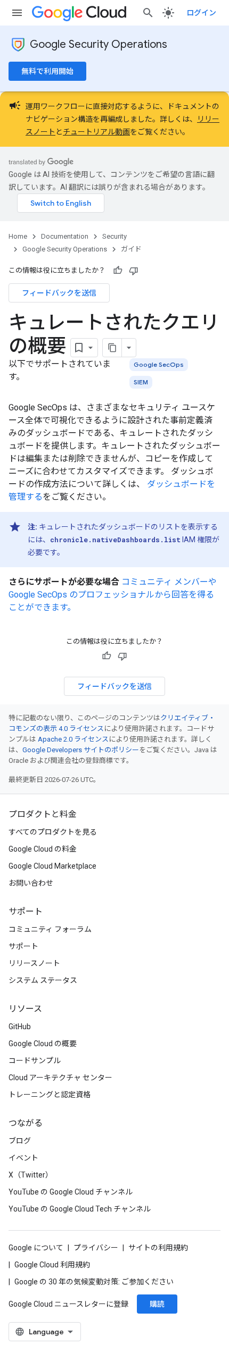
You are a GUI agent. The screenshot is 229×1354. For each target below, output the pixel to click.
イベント (23, 1158)
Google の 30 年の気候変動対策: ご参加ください (94, 1281)
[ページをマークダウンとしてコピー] (112, 348)
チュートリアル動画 (96, 132)
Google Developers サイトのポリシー (80, 750)
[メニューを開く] (17, 13)
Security (114, 236)
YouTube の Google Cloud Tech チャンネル (80, 1209)
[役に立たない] (134, 271)
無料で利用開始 (47, 71)
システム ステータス (43, 980)
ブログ (20, 1141)
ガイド (131, 249)
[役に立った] (118, 271)
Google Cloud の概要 (43, 1043)
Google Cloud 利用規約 (52, 1264)
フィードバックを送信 (59, 293)
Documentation (64, 236)
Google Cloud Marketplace (52, 866)
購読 (157, 1304)
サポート (23, 946)
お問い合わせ (31, 883)
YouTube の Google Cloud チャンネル (71, 1192)
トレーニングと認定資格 (50, 1094)
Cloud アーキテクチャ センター (60, 1077)
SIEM (141, 382)
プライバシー (95, 1247)
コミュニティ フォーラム (50, 929)
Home (18, 236)
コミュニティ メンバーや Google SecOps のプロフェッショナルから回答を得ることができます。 (113, 594)
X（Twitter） (31, 1175)
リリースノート (34, 963)
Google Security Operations (98, 44)
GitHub (20, 1026)
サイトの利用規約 (158, 1247)
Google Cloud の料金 (43, 849)
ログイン (201, 13)
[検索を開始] (148, 12)
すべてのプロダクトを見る (53, 832)
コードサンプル (35, 1060)
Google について (36, 1247)
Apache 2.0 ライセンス (73, 739)
